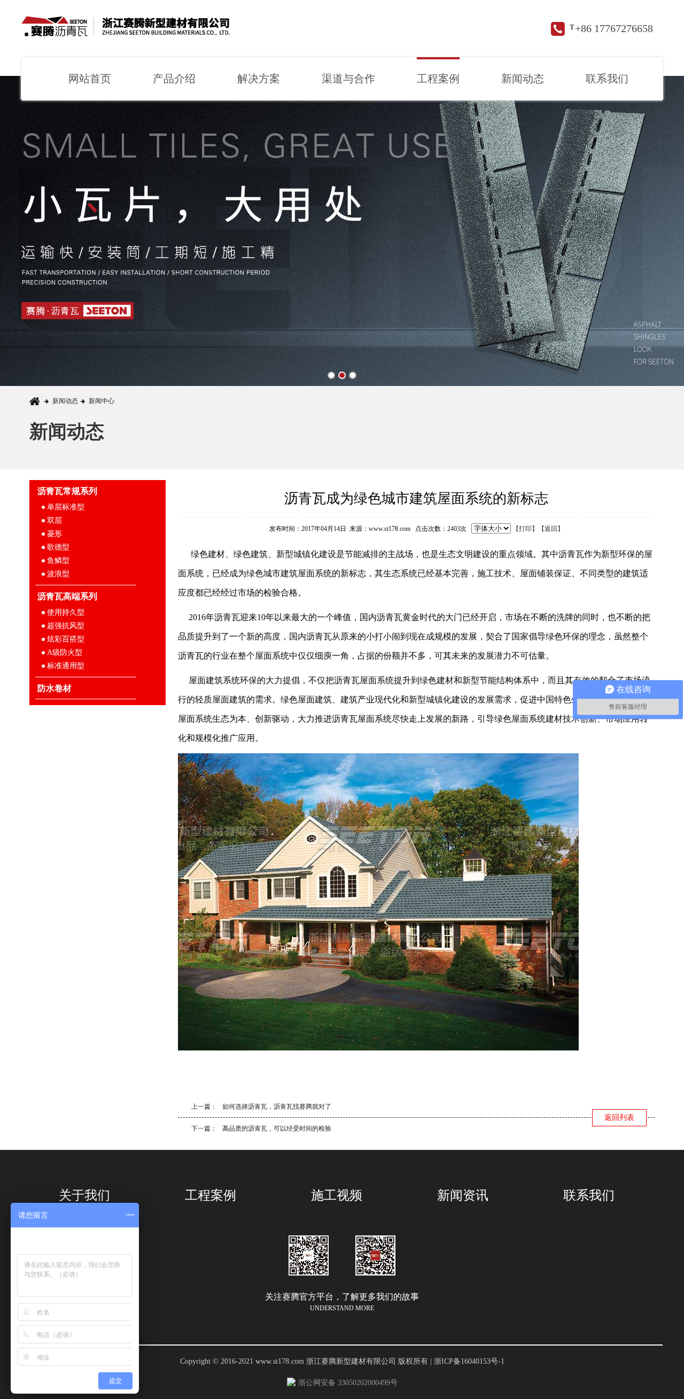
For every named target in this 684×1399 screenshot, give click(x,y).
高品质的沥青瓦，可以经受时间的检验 (276, 1128)
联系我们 (607, 78)
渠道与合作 (348, 78)
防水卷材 (54, 688)
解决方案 (258, 78)
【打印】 (525, 528)
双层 (54, 520)
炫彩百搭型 (65, 639)
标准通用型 (65, 666)
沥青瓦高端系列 (67, 596)
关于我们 (84, 1195)
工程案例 (438, 78)
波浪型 (58, 574)
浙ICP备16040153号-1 (469, 1361)
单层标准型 (65, 507)
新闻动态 (522, 78)
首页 (36, 401)
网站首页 (89, 78)
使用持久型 (65, 612)
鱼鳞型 (58, 560)
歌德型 (58, 547)
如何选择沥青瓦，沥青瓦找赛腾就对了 (276, 1106)
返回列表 (619, 1118)
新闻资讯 (462, 1195)
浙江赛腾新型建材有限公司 (126, 29)
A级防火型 (64, 652)
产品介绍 (174, 78)
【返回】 (551, 528)
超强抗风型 (65, 626)
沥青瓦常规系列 (67, 491)
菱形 (54, 534)
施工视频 (336, 1195)
